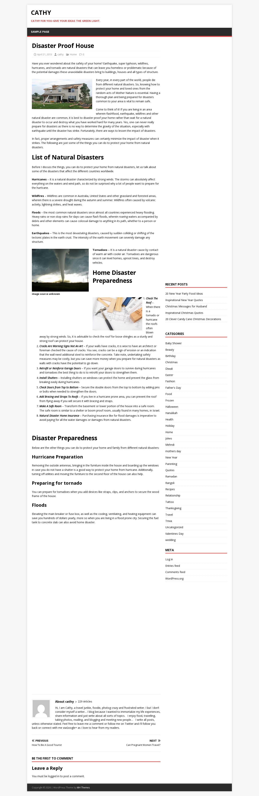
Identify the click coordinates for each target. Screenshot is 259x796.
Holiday (169, 425)
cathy (60, 54)
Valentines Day (174, 533)
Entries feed (172, 566)
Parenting (171, 464)
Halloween (171, 406)
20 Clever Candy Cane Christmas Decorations (193, 319)
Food (168, 394)
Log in (169, 559)
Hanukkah (171, 413)
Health (169, 419)
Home (73, 54)
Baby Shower (173, 343)
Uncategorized (174, 527)
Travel (169, 514)
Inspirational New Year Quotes (184, 300)
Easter (169, 375)
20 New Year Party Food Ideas (184, 293)
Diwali (169, 368)
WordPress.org (174, 578)
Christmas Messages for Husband (186, 306)
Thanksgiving (173, 508)
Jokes (168, 438)
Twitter (129, 723)
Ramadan (171, 476)
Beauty (169, 349)
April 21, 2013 (44, 54)
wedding (170, 540)
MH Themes (83, 787)
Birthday (170, 356)
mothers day (173, 451)
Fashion (170, 381)
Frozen (169, 400)
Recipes (170, 489)
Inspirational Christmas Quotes (184, 313)
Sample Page (40, 31)
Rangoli (169, 483)
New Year (171, 457)
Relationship (172, 495)
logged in (53, 776)
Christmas (171, 362)
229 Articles (85, 701)
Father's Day (173, 387)
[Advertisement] (60, 552)
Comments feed (175, 572)
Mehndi (169, 444)
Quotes (169, 470)
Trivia (168, 521)
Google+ (71, 727)
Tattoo (169, 502)
